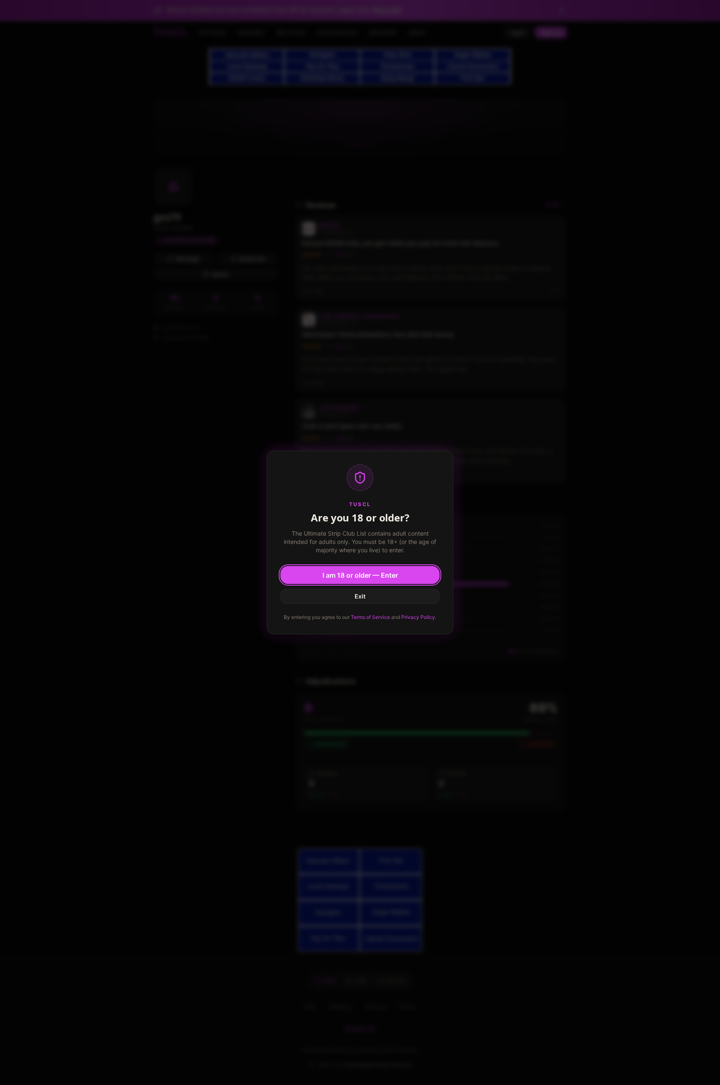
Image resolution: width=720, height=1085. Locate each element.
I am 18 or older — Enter (360, 575)
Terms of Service (370, 617)
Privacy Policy (418, 617)
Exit (360, 596)
